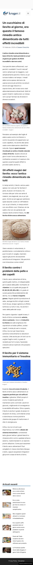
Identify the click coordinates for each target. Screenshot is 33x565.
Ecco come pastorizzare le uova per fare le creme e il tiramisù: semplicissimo (19, 504)
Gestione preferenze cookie (25, 563)
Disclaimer (21, 561)
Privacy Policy (13, 561)
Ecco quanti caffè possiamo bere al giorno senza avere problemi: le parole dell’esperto (18, 527)
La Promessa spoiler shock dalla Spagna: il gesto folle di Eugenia (19, 550)
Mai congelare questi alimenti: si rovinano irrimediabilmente (19, 516)
